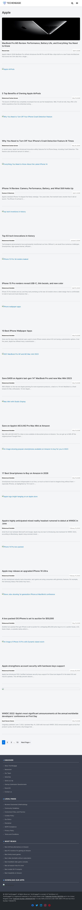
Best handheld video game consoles (16, 862)
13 (18, 742)
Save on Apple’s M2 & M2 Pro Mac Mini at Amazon (26, 426)
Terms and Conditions (12, 834)
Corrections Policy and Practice (15, 812)
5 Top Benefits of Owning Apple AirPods (21, 93)
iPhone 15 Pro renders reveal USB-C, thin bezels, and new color (32, 283)
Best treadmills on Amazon (13, 873)
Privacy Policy (9, 830)
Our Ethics (8, 819)
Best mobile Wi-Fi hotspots (13, 869)
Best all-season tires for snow (14, 865)
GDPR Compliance (10, 827)
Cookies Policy (9, 815)
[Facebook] (33, 905)
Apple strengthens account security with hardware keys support (33, 666)
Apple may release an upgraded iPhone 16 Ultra (25, 571)
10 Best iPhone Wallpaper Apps (17, 331)
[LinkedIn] (41, 905)
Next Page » (25, 742)
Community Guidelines (12, 808)
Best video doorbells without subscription (18, 858)
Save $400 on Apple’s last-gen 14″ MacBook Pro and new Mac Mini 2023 (37, 378)
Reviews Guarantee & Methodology (16, 804)
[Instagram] (45, 905)
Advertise (8, 777)
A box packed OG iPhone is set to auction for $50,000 (28, 618)
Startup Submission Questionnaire (15, 784)
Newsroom (8, 769)
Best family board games (13, 854)
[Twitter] (37, 905)
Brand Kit (8, 788)
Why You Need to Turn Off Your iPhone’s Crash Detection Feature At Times (38, 141)
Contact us (8, 792)
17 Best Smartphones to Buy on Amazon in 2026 (25, 473)
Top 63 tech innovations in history (18, 236)
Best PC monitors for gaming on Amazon (18, 850)
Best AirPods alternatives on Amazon (16, 847)
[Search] (72, 3)
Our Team (8, 773)
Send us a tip (9, 780)
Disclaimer (8, 823)
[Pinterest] (49, 905)
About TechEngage (11, 766)
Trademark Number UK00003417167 (24, 898)
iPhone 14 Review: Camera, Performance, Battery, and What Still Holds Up (37, 188)
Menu (77, 3)
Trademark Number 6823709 (54, 896)
